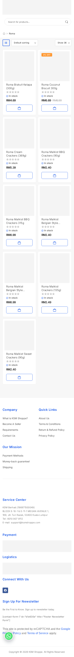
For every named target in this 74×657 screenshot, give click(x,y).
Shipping (8, 467)
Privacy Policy (47, 435)
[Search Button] (66, 21)
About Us (44, 418)
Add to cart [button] (19, 108)
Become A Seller (12, 423)
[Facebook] (5, 590)
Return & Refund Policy (52, 429)
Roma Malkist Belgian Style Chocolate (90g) (51, 223)
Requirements (10, 429)
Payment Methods (13, 455)
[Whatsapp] (9, 636)
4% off (46, 55)
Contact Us (9, 435)
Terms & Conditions (49, 423)
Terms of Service (38, 633)
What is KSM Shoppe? (15, 418)
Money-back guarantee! (16, 461)
